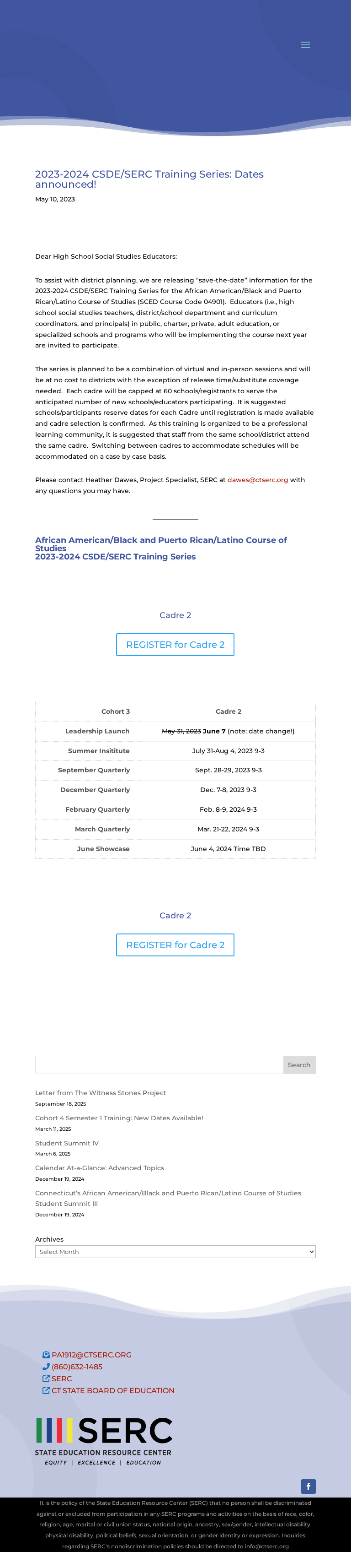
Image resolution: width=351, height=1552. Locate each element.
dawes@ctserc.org (258, 480)
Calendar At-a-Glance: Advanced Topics (99, 1168)
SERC (62, 1378)
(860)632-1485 (77, 1366)
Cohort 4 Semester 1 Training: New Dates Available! (119, 1118)
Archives (49, 1239)
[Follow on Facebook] (308, 1486)
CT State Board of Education (113, 1390)
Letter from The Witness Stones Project (100, 1093)
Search (299, 1065)
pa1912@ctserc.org (92, 1355)
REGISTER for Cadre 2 (175, 644)
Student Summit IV (67, 1143)
